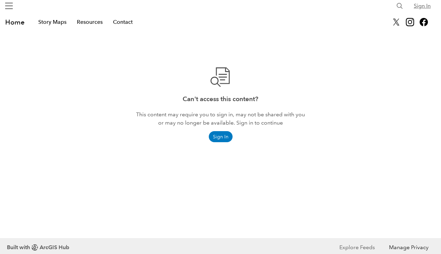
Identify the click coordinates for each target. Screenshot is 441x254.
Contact (123, 22)
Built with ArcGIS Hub (38, 247)
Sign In (422, 5)
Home (14, 22)
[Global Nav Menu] (9, 6)
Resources (90, 22)
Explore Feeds (357, 247)
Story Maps (52, 22)
